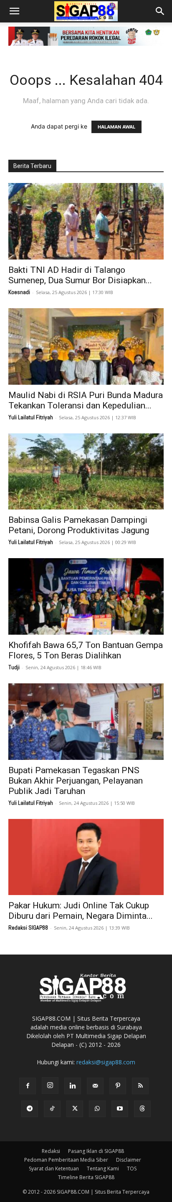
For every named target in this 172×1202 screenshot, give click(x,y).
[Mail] (95, 1086)
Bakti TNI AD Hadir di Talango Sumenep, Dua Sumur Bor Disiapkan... (80, 275)
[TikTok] (52, 1109)
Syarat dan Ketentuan (54, 1168)
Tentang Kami (103, 1168)
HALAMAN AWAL (116, 127)
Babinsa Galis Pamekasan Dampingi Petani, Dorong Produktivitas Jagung (78, 525)
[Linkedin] (72, 1086)
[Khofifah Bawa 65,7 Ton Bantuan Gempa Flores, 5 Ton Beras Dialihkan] (86, 596)
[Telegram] (29, 1109)
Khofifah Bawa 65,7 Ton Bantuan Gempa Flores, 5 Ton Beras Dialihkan (85, 650)
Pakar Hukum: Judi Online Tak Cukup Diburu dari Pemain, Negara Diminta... (80, 910)
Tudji (14, 667)
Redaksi (51, 1151)
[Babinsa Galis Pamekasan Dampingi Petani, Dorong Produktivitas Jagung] (86, 471)
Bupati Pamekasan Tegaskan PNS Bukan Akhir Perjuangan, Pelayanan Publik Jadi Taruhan (75, 780)
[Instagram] (50, 1085)
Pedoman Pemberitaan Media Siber (66, 1159)
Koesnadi (19, 292)
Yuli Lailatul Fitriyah (30, 417)
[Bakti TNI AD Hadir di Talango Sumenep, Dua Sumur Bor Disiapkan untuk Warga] (86, 221)
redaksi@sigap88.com (105, 1062)
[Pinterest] (117, 1086)
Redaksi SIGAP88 (28, 927)
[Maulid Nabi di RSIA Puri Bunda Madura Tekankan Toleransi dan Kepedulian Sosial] (86, 346)
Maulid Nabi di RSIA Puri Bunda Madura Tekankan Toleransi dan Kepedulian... (85, 400)
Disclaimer (128, 1159)
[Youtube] (119, 1109)
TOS (132, 1168)
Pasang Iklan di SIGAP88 (96, 1151)
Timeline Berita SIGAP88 (86, 1177)
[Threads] (142, 1109)
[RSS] (140, 1086)
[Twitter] (74, 1109)
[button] (14, 11)
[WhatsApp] (97, 1109)
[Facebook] (27, 1086)
